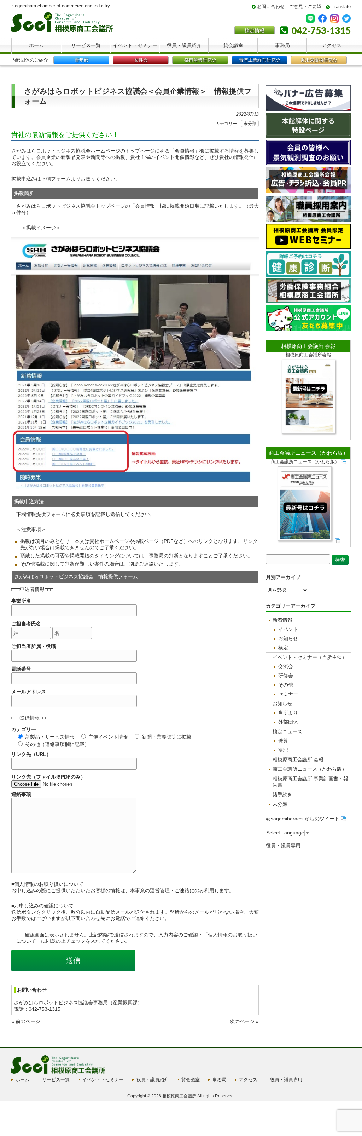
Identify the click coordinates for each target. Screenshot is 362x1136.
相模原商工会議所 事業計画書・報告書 (310, 782)
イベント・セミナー (103, 1079)
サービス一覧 (56, 1079)
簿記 (283, 750)
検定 (283, 647)
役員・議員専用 (283, 845)
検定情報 (254, 30)
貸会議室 (190, 1079)
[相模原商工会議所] (62, 29)
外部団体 (288, 722)
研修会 (285, 675)
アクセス (248, 1079)
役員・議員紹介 (152, 1079)
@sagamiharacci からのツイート (302, 818)
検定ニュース (287, 731)
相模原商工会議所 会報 (308, 346)
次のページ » (244, 1021)
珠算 (283, 741)
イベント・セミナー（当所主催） (310, 657)
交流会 (285, 666)
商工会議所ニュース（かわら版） (308, 453)
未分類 (250, 123)
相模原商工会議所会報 (308, 354)
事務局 (219, 1079)
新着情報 (282, 620)
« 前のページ (25, 1021)
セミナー (288, 694)
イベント (288, 629)
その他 (285, 685)
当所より (288, 713)
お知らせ (288, 638)
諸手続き (282, 794)
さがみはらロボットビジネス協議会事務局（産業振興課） (78, 1002)
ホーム (22, 1079)
